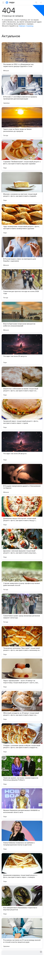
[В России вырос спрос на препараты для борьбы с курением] (22, 252)
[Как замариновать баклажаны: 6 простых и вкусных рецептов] (22, 901)
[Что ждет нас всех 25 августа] (22, 349)
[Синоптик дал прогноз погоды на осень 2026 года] (22, 284)
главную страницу (26, 26)
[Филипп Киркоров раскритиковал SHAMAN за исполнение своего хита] (22, 803)
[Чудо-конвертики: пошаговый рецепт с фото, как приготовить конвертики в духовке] (22, 219)
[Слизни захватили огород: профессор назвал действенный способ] (22, 576)
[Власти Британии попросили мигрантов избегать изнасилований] (22, 317)
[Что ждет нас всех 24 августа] (22, 446)
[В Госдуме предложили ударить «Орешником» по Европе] (22, 479)
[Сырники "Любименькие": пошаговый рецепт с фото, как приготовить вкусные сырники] (22, 155)
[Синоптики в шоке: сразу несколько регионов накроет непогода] (22, 609)
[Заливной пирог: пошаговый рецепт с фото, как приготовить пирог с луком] (22, 414)
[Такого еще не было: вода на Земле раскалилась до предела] (22, 122)
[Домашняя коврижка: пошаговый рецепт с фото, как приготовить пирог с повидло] (22, 868)
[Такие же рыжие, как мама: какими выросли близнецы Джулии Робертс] (22, 771)
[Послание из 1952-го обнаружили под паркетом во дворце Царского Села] (22, 57)
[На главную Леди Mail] (11, 2)
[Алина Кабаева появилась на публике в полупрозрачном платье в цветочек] (22, 836)
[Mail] (7, 2)
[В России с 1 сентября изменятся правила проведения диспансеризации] (22, 90)
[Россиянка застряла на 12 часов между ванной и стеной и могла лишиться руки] (22, 933)
